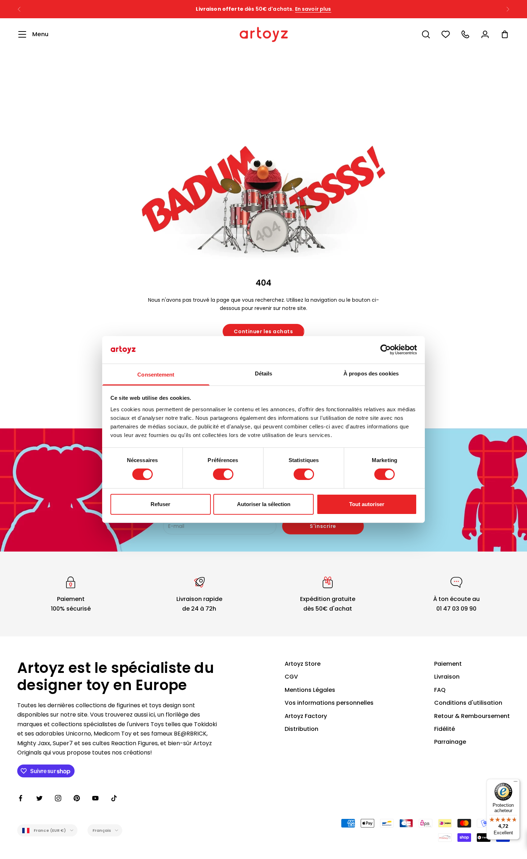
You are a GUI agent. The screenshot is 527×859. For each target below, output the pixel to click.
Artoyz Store (303, 664)
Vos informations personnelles (329, 703)
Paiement (448, 664)
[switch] (223, 474)
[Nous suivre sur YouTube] (95, 798)
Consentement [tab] (155, 375)
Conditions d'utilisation (468, 703)
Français (101, 830)
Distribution (301, 729)
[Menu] (515, 783)
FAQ (440, 690)
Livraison (447, 677)
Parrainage (450, 742)
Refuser (160, 504)
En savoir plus (313, 9)
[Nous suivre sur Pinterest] (76, 798)
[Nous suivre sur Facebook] (20, 798)
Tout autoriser (366, 504)
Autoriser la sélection (263, 504)
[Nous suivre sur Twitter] (39, 798)
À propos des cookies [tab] (371, 373)
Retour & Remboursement (472, 716)
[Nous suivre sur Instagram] (58, 798)
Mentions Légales (310, 690)
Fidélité (444, 729)
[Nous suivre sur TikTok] (114, 798)
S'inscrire (323, 526)
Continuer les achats (263, 331)
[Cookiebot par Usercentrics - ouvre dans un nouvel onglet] (385, 349)
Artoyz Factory (306, 716)
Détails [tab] (263, 373)
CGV (291, 677)
